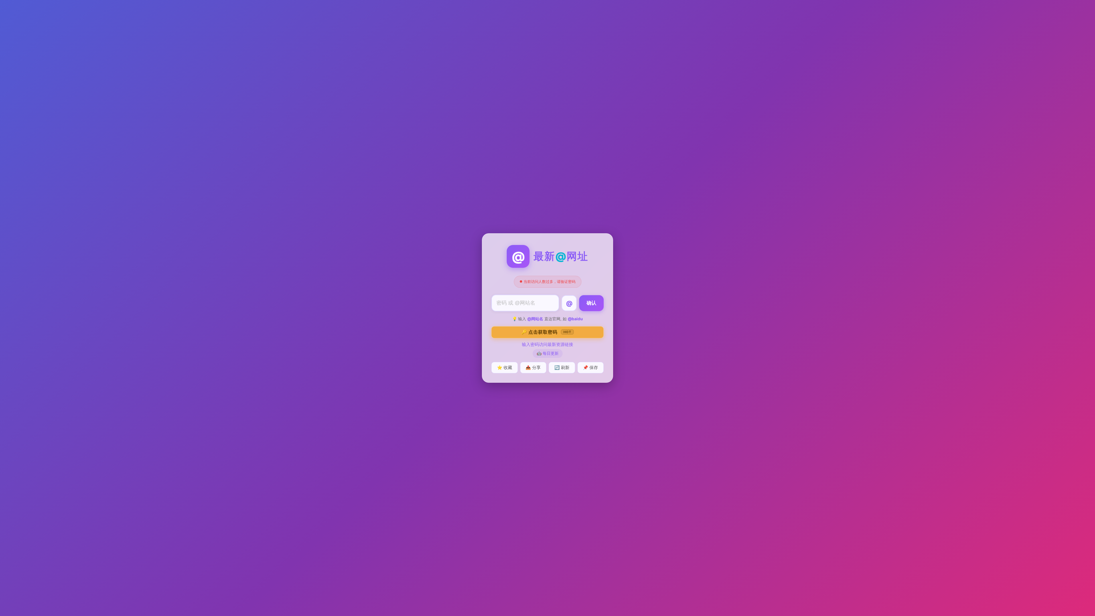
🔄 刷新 (561, 367)
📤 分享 (533, 367)
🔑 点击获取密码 (546, 332)
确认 (591, 303)
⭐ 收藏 (504, 367)
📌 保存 (590, 367)
